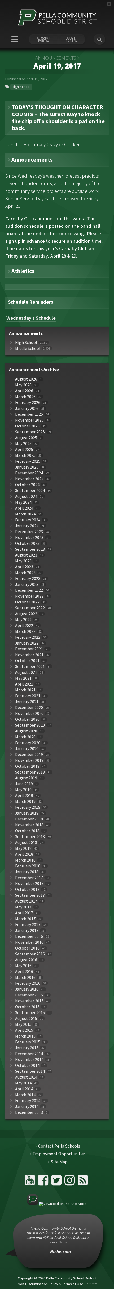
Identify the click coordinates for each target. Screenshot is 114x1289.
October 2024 (27, 484)
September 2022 (30, 607)
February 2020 (27, 742)
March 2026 (25, 396)
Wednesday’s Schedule (31, 318)
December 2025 (29, 414)
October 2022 (27, 602)
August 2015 (26, 1018)
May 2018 (23, 848)
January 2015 (26, 1047)
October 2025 (27, 426)
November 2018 (29, 824)
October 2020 (27, 719)
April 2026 (24, 390)
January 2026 (26, 408)
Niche (63, 1242)
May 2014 (23, 1083)
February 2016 (27, 983)
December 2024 (29, 472)
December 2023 (29, 531)
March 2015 (25, 1036)
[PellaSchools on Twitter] (57, 1182)
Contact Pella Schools (59, 1146)
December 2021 (29, 648)
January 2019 (26, 813)
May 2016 (23, 965)
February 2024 (27, 519)
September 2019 (30, 772)
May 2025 (23, 443)
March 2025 (25, 455)
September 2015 (30, 1012)
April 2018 (24, 854)
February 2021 (27, 695)
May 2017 (23, 907)
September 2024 (30, 490)
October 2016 (27, 948)
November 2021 (29, 654)
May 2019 (23, 789)
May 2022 (23, 619)
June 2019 (24, 783)
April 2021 (24, 684)
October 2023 (27, 543)
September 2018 (30, 836)
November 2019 (29, 760)
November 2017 (29, 883)
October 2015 (27, 1006)
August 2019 (26, 777)
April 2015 (24, 1030)
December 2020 (29, 707)
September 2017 (30, 895)
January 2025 (26, 467)
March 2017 (25, 918)
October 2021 (27, 660)
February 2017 (27, 924)
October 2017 (27, 889)
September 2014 (30, 1071)
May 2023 (23, 560)
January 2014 (26, 1106)
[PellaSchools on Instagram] (70, 1182)
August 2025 (26, 437)
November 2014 (29, 1059)
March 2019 (25, 801)
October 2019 (27, 766)
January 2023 (26, 584)
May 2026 (23, 384)
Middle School (27, 348)
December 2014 (29, 1053)
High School (21, 86)
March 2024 (25, 514)
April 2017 (24, 912)
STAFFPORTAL (71, 39)
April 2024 (24, 508)
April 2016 (24, 971)
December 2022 (29, 590)
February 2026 (27, 402)
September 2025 (30, 431)
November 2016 (29, 942)
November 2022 (29, 596)
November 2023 (29, 537)
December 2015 (29, 995)
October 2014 (27, 1065)
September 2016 (30, 953)
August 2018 (26, 842)
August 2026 (26, 379)
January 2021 (26, 701)
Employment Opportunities (59, 1154)
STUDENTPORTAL (43, 39)
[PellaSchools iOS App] (57, 1203)
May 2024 (23, 502)
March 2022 (25, 631)
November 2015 (29, 1000)
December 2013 (29, 1112)
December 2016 (29, 936)
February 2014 (27, 1100)
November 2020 (29, 713)
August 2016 (26, 959)
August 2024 (26, 496)
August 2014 (26, 1077)
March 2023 (25, 572)
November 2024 (29, 478)
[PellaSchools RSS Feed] (83, 1182)
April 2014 (24, 1088)
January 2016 (26, 989)
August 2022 (26, 613)
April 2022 (24, 625)
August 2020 (26, 731)
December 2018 (29, 819)
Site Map (59, 1162)
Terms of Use (72, 1283)
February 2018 (27, 865)
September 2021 (30, 666)
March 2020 (25, 736)
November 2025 (29, 420)
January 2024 (26, 525)
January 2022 (26, 643)
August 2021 (26, 672)
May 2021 (23, 678)
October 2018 (27, 830)
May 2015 (23, 1024)
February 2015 (27, 1041)
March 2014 (25, 1094)
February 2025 (27, 461)
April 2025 (24, 449)
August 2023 (26, 555)
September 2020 (30, 725)
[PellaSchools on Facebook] (44, 1182)
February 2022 (27, 637)
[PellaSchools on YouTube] (31, 1182)
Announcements (55, 58)
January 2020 (26, 748)
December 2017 (29, 877)
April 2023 (24, 566)
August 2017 (26, 901)
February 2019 (27, 807)
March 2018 (25, 860)
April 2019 (24, 795)
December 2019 (29, 754)
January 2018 (26, 871)
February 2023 (27, 578)
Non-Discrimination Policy (38, 1283)
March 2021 (25, 689)
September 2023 (30, 549)
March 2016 (25, 977)
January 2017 (26, 930)
